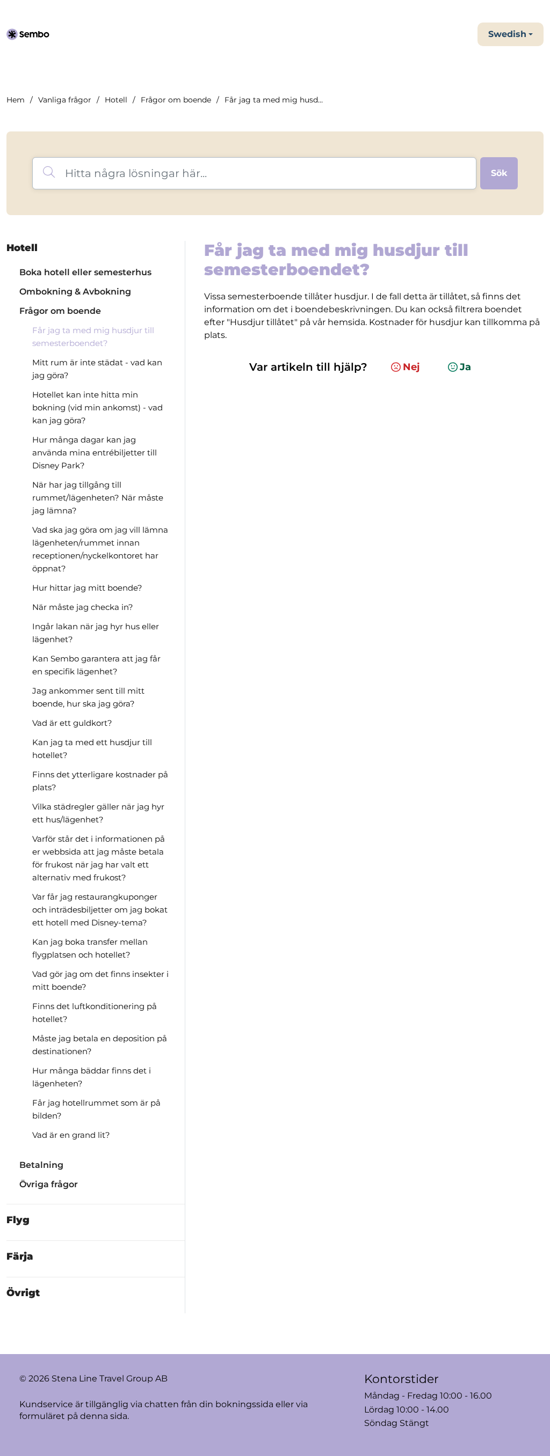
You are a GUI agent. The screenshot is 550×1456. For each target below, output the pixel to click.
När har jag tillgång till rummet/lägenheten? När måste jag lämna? (97, 498)
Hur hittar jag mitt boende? (87, 588)
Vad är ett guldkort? (72, 723)
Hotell (116, 100)
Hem (15, 100)
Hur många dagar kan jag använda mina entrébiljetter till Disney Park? (94, 452)
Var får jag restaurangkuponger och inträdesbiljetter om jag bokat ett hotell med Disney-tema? (100, 910)
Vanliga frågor (64, 100)
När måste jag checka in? (82, 607)
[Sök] (499, 173)
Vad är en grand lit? (71, 1135)
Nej (411, 367)
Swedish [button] (507, 34)
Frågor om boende (176, 100)
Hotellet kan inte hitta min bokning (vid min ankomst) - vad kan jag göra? (97, 407)
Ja (465, 367)
